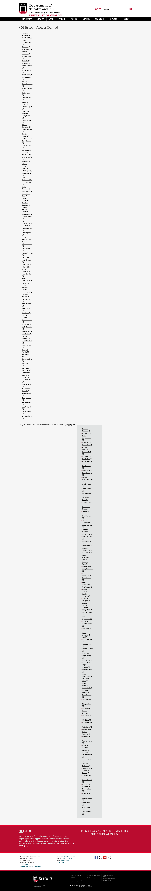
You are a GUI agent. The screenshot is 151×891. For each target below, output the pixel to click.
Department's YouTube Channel (104, 857)
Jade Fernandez (27, 228)
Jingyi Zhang (26, 260)
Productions (99, 19)
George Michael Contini (24, 210)
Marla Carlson (26, 299)
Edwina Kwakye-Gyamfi (25, 166)
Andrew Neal (26, 56)
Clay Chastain (26, 120)
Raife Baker (26, 331)
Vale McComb (26, 407)
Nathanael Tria (27, 320)
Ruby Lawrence (27, 345)
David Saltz (25, 150)
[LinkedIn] (91, 886)
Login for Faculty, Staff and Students (30, 866)
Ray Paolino (26, 334)
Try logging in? (69, 425)
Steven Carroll (27, 384)
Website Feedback (91, 879)
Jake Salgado (26, 233)
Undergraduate (27, 19)
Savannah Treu (27, 359)
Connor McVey (27, 129)
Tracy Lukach (26, 398)
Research (62, 19)
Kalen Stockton (27, 274)
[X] (82, 886)
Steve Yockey (26, 380)
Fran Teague (26, 191)
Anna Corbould (27, 66)
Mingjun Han (26, 308)
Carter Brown (26, 93)
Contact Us (113, 19)
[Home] (46, 8)
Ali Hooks (25, 47)
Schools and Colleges (76, 875)
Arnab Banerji (26, 70)
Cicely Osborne (27, 116)
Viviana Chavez (27, 416)
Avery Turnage (27, 77)
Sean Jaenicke (26, 363)
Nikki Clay (25, 324)
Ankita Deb (26, 63)
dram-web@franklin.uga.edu (66, 857)
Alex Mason (26, 38)
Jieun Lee (25, 257)
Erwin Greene (26, 182)
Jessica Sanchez (27, 253)
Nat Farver (25, 313)
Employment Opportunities (77, 880)
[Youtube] (89, 886)
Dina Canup (26, 157)
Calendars (86, 19)
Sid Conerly (26, 373)
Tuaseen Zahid (27, 402)
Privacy (88, 877)
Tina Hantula (26, 393)
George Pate (26, 214)
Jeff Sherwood (27, 244)
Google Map (60, 862)
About (51, 19)
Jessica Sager (26, 248)
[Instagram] (84, 886)
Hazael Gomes (27, 216)
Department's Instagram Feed (109, 857)
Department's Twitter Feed (100, 857)
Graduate (40, 19)
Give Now (98, 9)
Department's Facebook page (96, 857)
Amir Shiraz (26, 49)
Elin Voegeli (26, 171)
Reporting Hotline (107, 880)
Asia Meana (26, 75)
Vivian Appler (26, 411)
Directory (73, 877)
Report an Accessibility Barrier (108, 876)
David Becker (26, 145)
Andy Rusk (25, 61)
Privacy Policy (24, 864)
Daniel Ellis (26, 138)
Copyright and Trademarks (93, 875)
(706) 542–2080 (65, 860)
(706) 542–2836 (67, 858)
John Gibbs (25, 264)
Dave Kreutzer (26, 141)
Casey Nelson (26, 97)
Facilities (74, 19)
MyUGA (72, 879)
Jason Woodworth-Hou (26, 239)
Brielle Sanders (27, 88)
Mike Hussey (26, 304)
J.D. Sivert (25, 226)
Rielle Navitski (27, 341)
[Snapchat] (87, 886)
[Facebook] (79, 886)
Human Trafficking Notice (109, 878)
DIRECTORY (126, 19)
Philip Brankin (27, 327)
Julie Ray (25, 271)
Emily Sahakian (27, 173)
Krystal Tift (26, 292)
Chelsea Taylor (27, 107)
